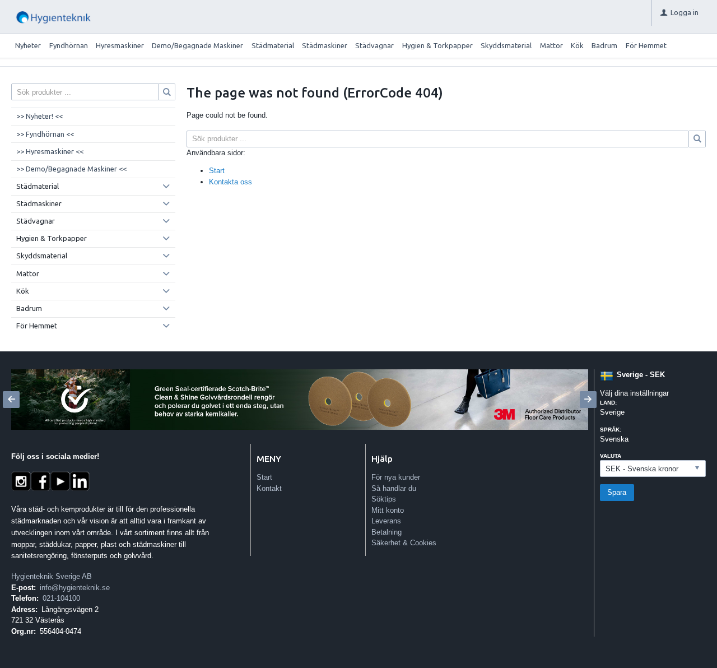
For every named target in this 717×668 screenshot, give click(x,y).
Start (217, 170)
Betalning (386, 532)
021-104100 (61, 598)
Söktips (383, 499)
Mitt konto (387, 510)
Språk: (610, 429)
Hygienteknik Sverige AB (51, 576)
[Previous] (11, 399)
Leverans (386, 521)
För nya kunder (395, 477)
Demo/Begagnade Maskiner (197, 45)
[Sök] (697, 139)
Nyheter (28, 45)
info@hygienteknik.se (75, 587)
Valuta (610, 456)
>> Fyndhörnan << (45, 134)
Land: (608, 403)
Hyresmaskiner (120, 45)
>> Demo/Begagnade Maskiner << (71, 169)
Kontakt (269, 488)
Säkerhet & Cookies (403, 543)
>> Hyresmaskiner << (49, 151)
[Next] (588, 399)
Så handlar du (393, 488)
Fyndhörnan (68, 45)
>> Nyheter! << (39, 116)
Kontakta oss (230, 182)
